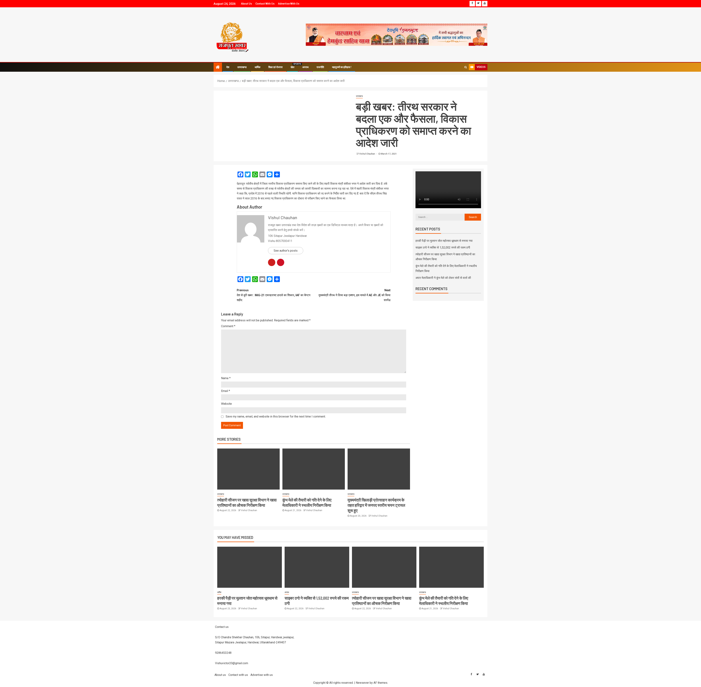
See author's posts (286, 250)
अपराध (305, 67)
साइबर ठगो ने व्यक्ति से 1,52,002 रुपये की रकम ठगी (442, 247)
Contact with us (265, 3)
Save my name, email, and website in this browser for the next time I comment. (276, 416)
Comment (228, 326)
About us (246, 3)
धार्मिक (257, 67)
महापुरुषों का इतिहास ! (341, 67)
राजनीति (320, 67)
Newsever (362, 682)
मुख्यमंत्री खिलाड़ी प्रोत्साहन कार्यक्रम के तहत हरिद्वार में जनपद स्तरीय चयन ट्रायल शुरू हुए (376, 505)
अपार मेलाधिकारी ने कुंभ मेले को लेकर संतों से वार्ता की (443, 278)
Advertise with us (288, 3)
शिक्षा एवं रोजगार (275, 67)
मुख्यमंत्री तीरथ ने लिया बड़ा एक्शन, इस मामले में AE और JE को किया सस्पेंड (354, 295)
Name (226, 378)
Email (225, 391)
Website (226, 403)
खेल (292, 67)
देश (227, 67)
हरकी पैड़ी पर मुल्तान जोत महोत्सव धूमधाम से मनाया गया (444, 241)
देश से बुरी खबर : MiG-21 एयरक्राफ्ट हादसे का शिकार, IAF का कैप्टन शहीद (273, 295)
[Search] (465, 67)
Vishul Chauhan (367, 154)
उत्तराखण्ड (242, 67)
